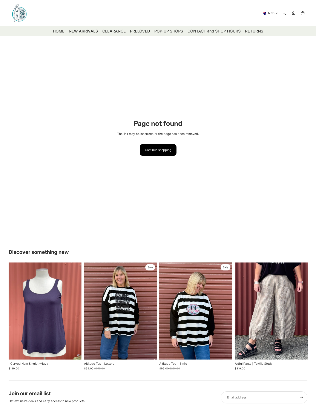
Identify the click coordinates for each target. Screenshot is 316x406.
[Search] (284, 13)
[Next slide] (75, 311)
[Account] (293, 13)
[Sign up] (301, 397)
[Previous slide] (15, 311)
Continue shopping (158, 150)
